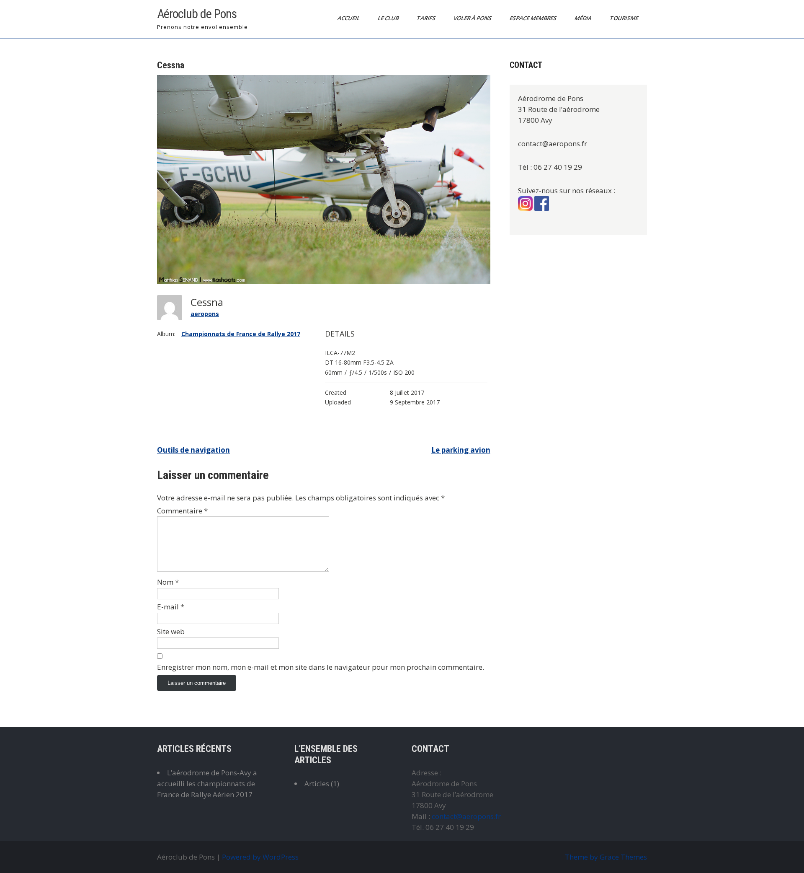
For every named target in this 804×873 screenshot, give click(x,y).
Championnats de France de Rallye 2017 (240, 334)
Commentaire (182, 511)
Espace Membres (534, 18)
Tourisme (624, 18)
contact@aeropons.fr (466, 816)
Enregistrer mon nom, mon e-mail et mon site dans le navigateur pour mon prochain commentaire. (320, 667)
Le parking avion (460, 450)
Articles (316, 783)
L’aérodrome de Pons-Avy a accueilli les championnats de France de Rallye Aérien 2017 (207, 783)
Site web (171, 631)
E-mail (170, 606)
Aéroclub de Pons (197, 13)
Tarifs (427, 18)
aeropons (205, 314)
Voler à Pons (473, 18)
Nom (168, 582)
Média (584, 18)
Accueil (349, 18)
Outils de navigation (193, 450)
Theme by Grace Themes (606, 857)
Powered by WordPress (260, 857)
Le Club (389, 18)
